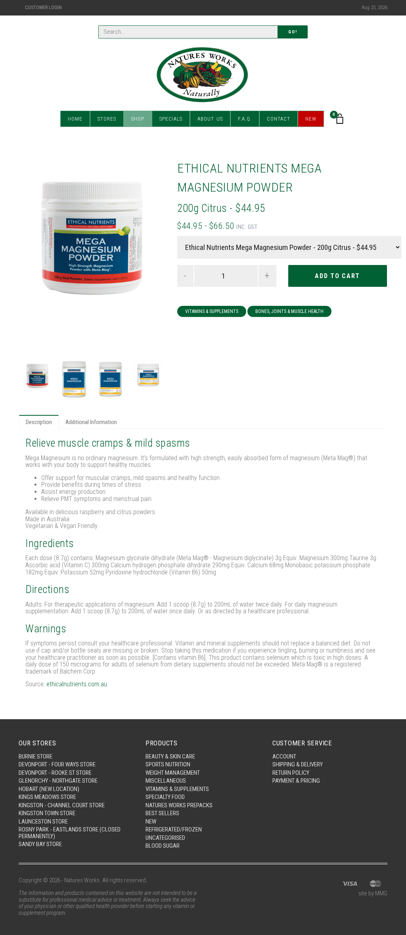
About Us (210, 119)
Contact (278, 119)
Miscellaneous (166, 780)
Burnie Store (35, 756)
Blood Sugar (163, 845)
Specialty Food (165, 797)
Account (284, 756)
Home (75, 119)
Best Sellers (162, 813)
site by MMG (372, 893)
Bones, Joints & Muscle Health (289, 311)
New (310, 119)
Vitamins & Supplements (211, 311)
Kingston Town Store (47, 813)
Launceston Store (43, 821)
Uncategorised (165, 837)
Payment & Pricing (296, 780)
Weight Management (173, 772)
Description (39, 422)
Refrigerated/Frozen (174, 829)
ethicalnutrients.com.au (76, 684)
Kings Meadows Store (47, 797)
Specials (170, 119)
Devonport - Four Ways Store (57, 764)
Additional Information (91, 422)
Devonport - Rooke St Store (55, 772)
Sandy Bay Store (40, 844)
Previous (32, 257)
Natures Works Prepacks (179, 805)
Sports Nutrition (168, 764)
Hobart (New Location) (49, 789)
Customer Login (43, 7)
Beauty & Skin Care (170, 756)
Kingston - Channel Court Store (62, 805)
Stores (107, 119)
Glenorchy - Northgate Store (58, 780)
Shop (137, 119)
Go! (292, 32)
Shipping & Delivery (297, 764)
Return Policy (290, 772)
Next (152, 257)
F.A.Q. (245, 119)
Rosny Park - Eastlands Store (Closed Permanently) (70, 833)
